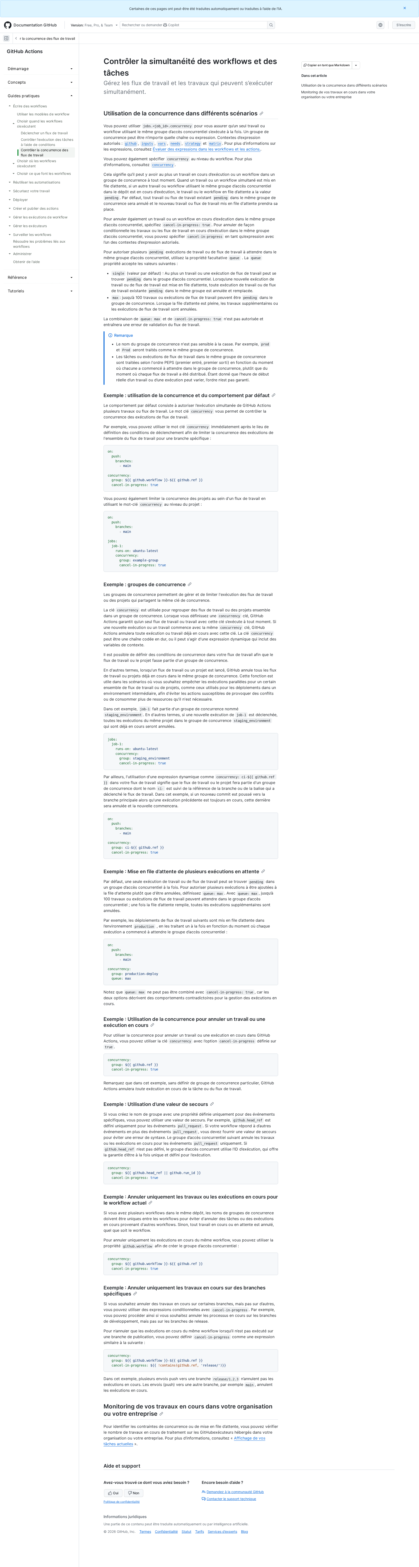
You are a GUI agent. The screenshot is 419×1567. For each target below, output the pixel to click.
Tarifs (199, 1531)
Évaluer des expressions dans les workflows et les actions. (206, 149)
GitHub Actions (25, 51)
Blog (244, 1531)
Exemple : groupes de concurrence (145, 584)
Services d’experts (222, 1531)
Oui (115, 1493)
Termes (145, 1531)
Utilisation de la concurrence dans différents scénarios (181, 113)
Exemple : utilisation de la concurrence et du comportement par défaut (187, 395)
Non (136, 1493)
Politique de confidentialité (122, 1501)
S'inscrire (403, 25)
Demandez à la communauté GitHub (235, 1492)
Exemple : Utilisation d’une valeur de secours (156, 1104)
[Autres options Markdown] (356, 65)
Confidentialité (166, 1531)
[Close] (405, 8)
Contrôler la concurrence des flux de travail (41, 38)
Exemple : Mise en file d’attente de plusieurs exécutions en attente (181, 871)
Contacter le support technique (231, 1499)
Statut (186, 1531)
